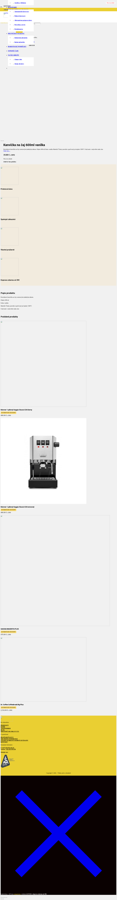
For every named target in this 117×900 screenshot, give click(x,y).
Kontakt (4, 742)
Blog (3, 730)
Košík (3, 727)
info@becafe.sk (9, 748)
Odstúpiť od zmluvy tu (10, 731)
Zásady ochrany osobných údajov (14, 740)
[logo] (7, 721)
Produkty (5, 725)
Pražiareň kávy (7, 737)
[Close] (58, 891)
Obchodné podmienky (9, 739)
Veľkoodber (6, 728)
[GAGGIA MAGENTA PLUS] (55, 625)
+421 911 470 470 (11, 749)
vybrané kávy (17, 894)
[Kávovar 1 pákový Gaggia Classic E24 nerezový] (43, 503)
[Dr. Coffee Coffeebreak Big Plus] (43, 701)
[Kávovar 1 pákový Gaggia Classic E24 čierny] (43, 406)
